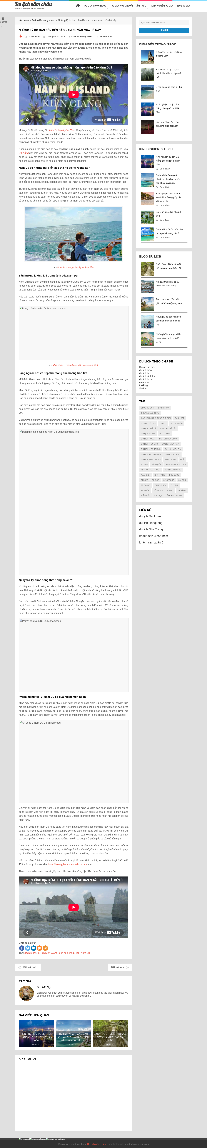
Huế (182, 459)
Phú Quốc (174, 475)
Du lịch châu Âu (168, 428)
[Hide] (1, 27)
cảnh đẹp (179, 418)
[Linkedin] (33, 948)
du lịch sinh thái (147, 376)
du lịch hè (144, 373)
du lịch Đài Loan (150, 516)
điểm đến (145, 496)
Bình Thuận (163, 408)
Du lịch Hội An (148, 439)
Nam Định (145, 475)
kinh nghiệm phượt (150, 470)
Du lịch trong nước (95, 5)
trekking (143, 385)
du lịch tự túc (146, 379)
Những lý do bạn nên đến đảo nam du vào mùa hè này (168, 320)
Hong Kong (170, 459)
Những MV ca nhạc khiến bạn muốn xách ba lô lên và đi (168, 338)
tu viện (174, 485)
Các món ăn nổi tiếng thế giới (156, 418)
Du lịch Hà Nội (148, 434)
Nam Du (85, 953)
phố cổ (155, 480)
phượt (144, 480)
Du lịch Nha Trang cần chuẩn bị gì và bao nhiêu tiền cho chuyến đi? (168, 179)
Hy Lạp (144, 465)
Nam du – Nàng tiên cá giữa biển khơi (75, 267)
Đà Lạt (170, 490)
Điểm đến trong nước (43, 20)
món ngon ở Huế (173, 470)
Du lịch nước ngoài (122, 5)
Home (25, 20)
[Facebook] (21, 948)
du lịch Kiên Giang (47, 953)
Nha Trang (159, 475)
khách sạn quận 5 (151, 542)
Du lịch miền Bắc (149, 444)
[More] (45, 948)
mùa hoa (144, 382)
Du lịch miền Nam (170, 444)
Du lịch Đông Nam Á (151, 459)
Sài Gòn (182, 480)
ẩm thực (143, 388)
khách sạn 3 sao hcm (153, 536)
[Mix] (39, 948)
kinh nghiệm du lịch (69, 953)
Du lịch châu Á (148, 428)
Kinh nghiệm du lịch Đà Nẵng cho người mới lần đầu (168, 108)
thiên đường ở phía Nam (62, 130)
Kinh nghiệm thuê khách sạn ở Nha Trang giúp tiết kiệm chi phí (168, 197)
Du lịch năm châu (33, 3)
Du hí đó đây (34, 36)
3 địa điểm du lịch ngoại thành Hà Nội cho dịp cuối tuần (168, 73)
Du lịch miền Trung (150, 449)
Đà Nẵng (182, 490)
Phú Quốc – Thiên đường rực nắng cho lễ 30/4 (75, 364)
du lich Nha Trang (151, 529)
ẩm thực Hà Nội (174, 496)
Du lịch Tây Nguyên (151, 454)
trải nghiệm (160, 485)
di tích (163, 423)
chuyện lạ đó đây (150, 413)
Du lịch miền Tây (173, 449)
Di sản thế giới (147, 367)
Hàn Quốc (157, 465)
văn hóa (145, 490)
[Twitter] (27, 948)
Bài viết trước (30, 967)
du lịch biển (145, 370)
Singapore (168, 480)
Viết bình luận (105, 36)
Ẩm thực (141, 5)
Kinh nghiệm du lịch (162, 5)
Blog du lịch (183, 5)
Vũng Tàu (158, 490)
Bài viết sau (117, 967)
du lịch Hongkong (150, 522)
